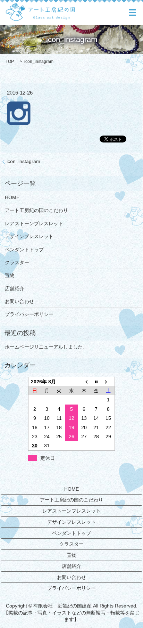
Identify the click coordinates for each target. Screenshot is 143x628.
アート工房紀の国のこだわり (36, 210)
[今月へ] (96, 381)
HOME (12, 197)
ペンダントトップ (24, 249)
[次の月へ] (108, 381)
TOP (10, 61)
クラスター (17, 262)
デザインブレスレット (29, 236)
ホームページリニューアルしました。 (46, 347)
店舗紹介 (14, 288)
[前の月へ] (84, 381)
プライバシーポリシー (29, 314)
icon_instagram (23, 161)
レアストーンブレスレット (34, 223)
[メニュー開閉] (132, 12)
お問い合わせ (19, 301)
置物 (10, 275)
